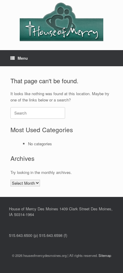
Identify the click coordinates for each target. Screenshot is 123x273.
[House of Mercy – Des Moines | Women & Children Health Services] (61, 20)
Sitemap (105, 255)
